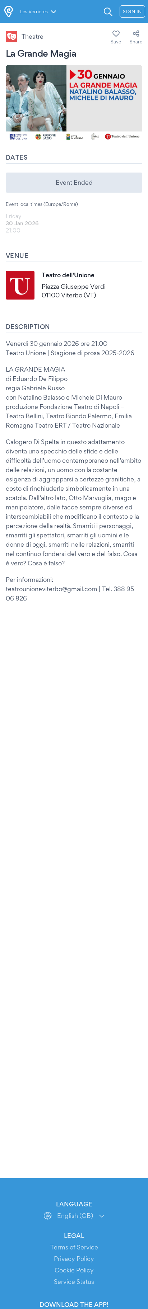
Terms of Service (74, 1247)
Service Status (74, 1281)
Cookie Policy (74, 1270)
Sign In (132, 11)
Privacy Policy (74, 1258)
